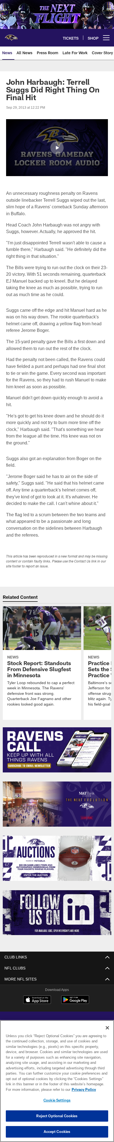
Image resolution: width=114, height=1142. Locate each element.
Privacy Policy (36, 1089)
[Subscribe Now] (57, 749)
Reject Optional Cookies (56, 1116)
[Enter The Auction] (57, 858)
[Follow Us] (57, 912)
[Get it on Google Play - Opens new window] (75, 1002)
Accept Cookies (57, 1131)
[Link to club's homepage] (11, 35)
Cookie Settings (57, 1100)
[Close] (107, 1028)
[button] (57, 147)
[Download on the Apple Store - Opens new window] (37, 1000)
